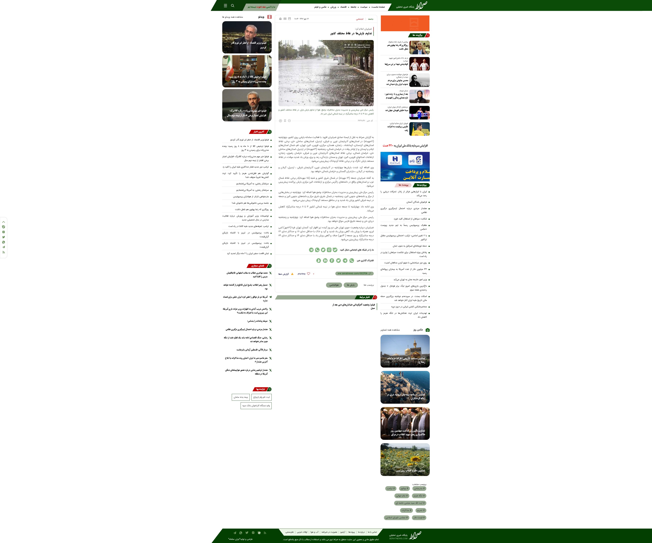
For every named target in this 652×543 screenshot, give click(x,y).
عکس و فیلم (320, 7)
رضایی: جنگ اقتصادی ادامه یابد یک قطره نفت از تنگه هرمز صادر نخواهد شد (246, 339)
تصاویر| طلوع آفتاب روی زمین (410, 471)
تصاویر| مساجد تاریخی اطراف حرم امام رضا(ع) (406, 360)
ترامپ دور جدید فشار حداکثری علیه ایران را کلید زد (246, 167)
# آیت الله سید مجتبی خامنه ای (410, 503)
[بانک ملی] (405, 146)
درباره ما (361, 532)
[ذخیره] (289, 18)
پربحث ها (403, 185)
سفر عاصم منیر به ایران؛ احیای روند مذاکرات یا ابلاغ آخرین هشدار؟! (246, 360)
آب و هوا (314, 532)
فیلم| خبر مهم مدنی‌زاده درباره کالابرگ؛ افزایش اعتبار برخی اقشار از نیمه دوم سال (246, 113)
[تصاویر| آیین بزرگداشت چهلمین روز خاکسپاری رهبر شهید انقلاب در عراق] (405, 423)
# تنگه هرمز (419, 496)
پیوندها (351, 532)
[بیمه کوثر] (405, 174)
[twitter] (338, 260)
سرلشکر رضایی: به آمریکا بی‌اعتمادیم (252, 184)
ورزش (333, 7)
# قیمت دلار (419, 518)
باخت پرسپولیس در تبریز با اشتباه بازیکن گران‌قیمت (245, 235)
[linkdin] (325, 260)
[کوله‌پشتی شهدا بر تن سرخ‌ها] (419, 64)
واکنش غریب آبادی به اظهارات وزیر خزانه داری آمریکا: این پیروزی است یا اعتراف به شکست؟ (245, 310)
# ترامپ (391, 488)
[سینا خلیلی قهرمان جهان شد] (419, 112)
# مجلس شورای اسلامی (397, 518)
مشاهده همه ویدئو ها (232, 17)
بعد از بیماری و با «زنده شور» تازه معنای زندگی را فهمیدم (396, 95)
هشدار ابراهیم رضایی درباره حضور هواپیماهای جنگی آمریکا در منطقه (246, 372)
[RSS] (3, 252)
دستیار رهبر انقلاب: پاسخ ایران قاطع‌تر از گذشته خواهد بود (245, 286)
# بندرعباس (419, 488)
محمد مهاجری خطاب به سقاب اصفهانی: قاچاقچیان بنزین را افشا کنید (247, 274)
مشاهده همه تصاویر (390, 330)
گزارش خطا (283, 274)
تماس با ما (372, 532)
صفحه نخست (378, 7)
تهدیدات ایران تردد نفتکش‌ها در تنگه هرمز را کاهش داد (404, 315)
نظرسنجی (289, 532)
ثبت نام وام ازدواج (261, 397)
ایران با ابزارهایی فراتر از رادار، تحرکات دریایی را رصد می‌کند (404, 194)
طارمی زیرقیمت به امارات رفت (397, 128)
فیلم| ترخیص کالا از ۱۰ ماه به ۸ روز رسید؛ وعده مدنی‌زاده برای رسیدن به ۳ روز (247, 79)
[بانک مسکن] (405, 23)
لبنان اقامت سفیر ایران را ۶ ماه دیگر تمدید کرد (248, 253)
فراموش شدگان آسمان (416, 202)
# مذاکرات (406, 510)
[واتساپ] (3, 242)
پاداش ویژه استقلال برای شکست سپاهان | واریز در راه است (404, 254)
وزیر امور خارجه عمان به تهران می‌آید (410, 280)
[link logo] (412, 5)
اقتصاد (343, 7)
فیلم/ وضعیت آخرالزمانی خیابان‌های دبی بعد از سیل (353, 306)
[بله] (3, 226)
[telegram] (345, 260)
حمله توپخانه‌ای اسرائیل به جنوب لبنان (410, 246)
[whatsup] (351, 260)
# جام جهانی (402, 496)
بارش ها (351, 285)
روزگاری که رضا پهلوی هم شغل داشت (397, 47)
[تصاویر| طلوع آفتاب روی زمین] (405, 459)
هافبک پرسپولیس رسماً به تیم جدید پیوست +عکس (404, 227)
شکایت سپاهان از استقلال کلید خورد (410, 219)
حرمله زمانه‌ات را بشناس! (257, 321)
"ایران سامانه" (234, 539)
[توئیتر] (3, 237)
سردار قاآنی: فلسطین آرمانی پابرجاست (252, 349)
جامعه (353, 7)
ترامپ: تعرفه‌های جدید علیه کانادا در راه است (248, 226)
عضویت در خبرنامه (329, 532)
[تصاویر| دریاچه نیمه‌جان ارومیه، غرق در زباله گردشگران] (405, 387)
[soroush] (318, 260)
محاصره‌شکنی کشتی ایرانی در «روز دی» (409, 307)
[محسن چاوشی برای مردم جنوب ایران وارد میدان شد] (419, 80)
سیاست (363, 7)
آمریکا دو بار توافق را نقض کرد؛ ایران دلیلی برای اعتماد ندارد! (245, 298)
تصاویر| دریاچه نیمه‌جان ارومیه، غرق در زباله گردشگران (406, 396)
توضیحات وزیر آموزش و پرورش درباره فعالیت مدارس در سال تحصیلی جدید (245, 218)
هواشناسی (334, 285)
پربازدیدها (421, 185)
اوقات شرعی (302, 532)
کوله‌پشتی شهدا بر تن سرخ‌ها (396, 64)
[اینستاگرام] (3, 231)
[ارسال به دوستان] (285, 18)
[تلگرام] (3, 247)
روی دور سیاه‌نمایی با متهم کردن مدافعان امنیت (405, 263)
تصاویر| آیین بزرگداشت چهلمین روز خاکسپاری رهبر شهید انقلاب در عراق (408, 432)
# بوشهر (404, 488)
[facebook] (332, 260)
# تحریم (421, 510)
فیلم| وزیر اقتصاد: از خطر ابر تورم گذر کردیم (248, 45)
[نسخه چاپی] (280, 18)
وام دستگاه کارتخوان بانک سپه (256, 406)
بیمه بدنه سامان (241, 397)
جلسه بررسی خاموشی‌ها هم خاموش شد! (250, 203)
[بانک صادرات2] (405, 160)
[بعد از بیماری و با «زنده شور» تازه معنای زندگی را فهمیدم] (419, 96)
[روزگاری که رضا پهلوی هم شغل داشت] (419, 47)
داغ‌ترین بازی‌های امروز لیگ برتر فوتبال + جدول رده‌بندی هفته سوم (404, 288)
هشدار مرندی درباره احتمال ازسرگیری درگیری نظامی (404, 210)
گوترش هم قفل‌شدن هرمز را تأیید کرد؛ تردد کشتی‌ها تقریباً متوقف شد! (245, 175)
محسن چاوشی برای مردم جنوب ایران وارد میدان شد (397, 82)
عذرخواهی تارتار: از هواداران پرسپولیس (251, 197)
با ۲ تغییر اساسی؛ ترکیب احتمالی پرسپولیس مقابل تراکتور (404, 237)
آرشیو (342, 532)
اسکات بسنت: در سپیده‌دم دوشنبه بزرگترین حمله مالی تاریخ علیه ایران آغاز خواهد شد (404, 298)
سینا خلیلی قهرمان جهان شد (396, 110)
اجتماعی (359, 19)
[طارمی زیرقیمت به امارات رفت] (419, 129)
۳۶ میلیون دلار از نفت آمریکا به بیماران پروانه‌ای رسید (404, 271)
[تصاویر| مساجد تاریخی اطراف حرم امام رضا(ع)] (405, 351)
